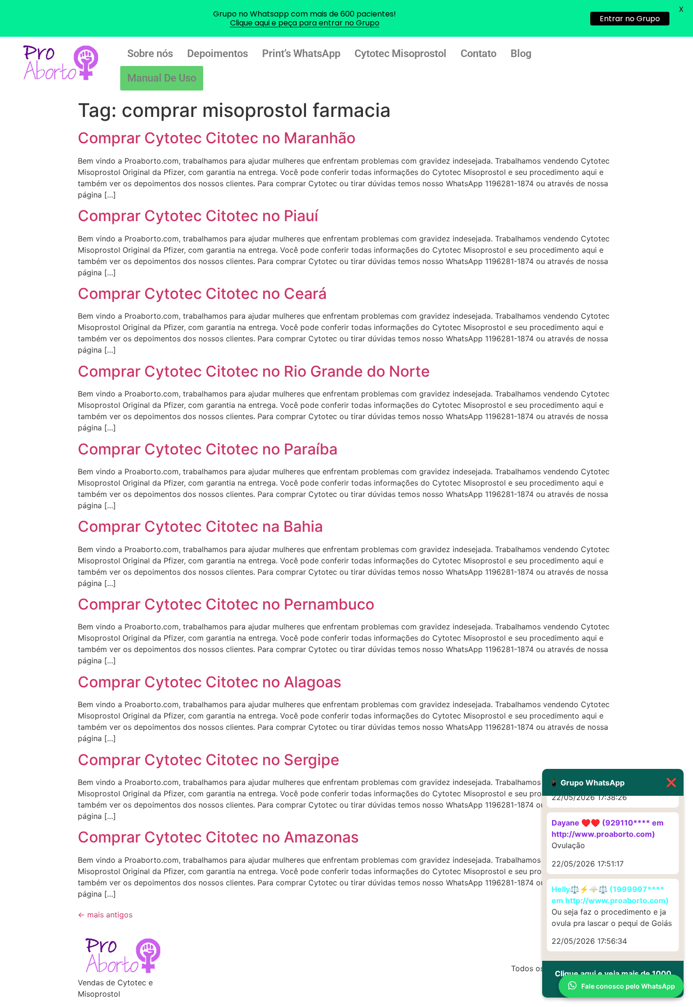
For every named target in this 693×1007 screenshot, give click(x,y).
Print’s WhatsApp (301, 53)
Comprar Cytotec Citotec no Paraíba (208, 449)
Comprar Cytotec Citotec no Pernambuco (226, 604)
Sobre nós (150, 53)
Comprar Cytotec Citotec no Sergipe (208, 760)
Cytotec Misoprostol (400, 53)
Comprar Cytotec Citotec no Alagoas (209, 682)
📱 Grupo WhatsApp (612, 782)
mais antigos (105, 914)
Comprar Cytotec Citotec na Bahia (200, 526)
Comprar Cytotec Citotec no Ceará (202, 293)
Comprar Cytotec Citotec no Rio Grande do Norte (254, 371)
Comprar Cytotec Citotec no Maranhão (216, 138)
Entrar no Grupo (630, 18)
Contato (478, 53)
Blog (521, 53)
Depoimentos (217, 53)
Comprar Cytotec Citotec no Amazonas (218, 837)
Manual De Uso (161, 78)
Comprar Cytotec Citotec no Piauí (198, 215)
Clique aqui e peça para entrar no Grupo (305, 22)
